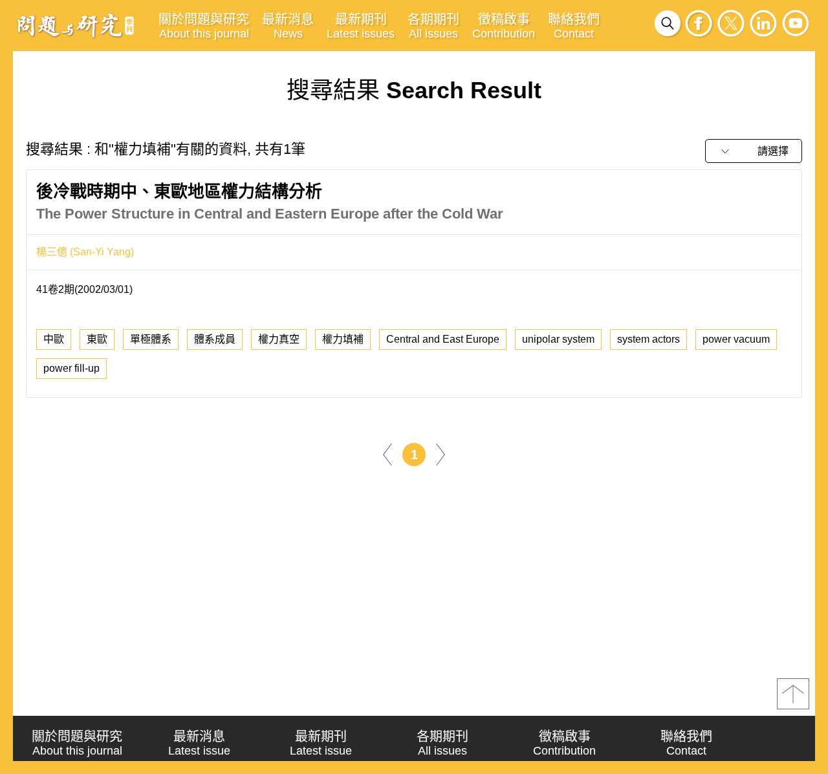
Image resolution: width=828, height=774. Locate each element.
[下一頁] (440, 453)
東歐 (97, 339)
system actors (648, 339)
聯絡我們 (574, 26)
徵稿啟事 (503, 26)
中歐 (53, 339)
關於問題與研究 (203, 26)
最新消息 (288, 26)
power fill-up (71, 368)
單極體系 (150, 339)
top (793, 693)
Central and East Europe (442, 339)
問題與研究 (75, 25)
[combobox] (753, 151)
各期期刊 (433, 26)
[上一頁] (387, 453)
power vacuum (736, 339)
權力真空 (279, 339)
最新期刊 (361, 26)
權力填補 (343, 339)
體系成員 (214, 339)
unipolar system (558, 339)
